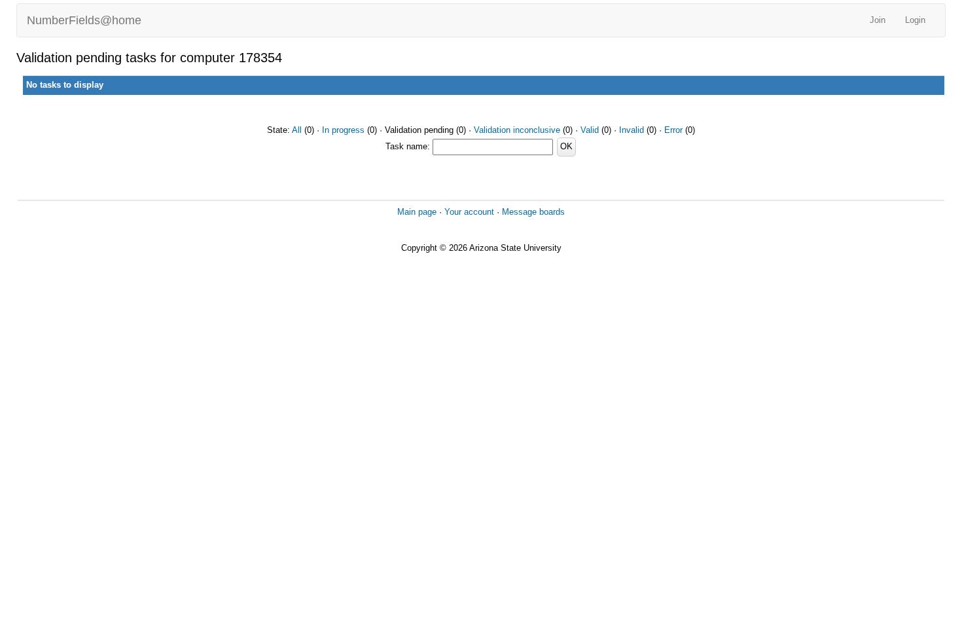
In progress (343, 130)
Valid (589, 130)
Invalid (631, 130)
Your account (469, 212)
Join (877, 20)
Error (673, 130)
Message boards (533, 212)
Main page (416, 212)
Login (915, 20)
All (297, 130)
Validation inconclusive (517, 130)
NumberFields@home (84, 20)
